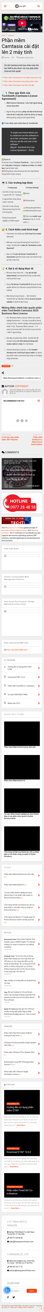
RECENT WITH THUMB (14, 714)
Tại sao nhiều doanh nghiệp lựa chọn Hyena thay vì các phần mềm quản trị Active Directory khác (21, 816)
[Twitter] (13, 1297)
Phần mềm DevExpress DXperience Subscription (36, 440)
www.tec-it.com (14, 528)
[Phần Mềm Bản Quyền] (19, 8)
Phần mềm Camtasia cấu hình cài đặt (19, 85)
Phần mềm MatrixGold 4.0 (14, 781)
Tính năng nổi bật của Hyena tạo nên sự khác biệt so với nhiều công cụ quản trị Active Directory (21, 854)
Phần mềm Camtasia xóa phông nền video (21, 81)
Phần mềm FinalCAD (14, 1187)
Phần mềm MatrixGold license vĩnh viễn (20, 747)
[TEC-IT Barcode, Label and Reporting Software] (16, 523)
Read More (21, 1125)
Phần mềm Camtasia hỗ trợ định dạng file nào (22, 78)
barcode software (9, 530)
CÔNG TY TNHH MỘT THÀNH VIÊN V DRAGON (19, 1307)
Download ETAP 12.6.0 (19, 1152)
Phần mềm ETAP (13, 1103)
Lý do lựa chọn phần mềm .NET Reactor (10, 438)
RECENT (7, 868)
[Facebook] (8, 1297)
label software (21, 530)
